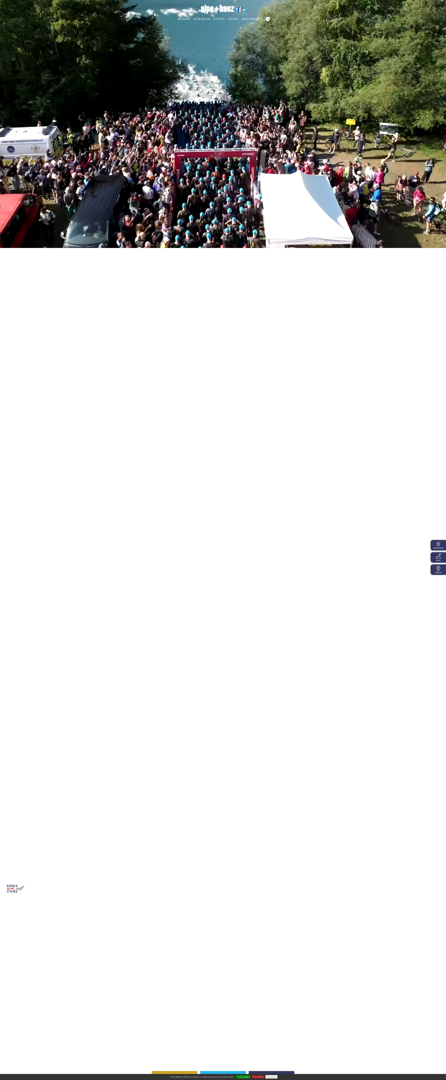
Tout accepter (244, 1076)
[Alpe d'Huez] (217, 9)
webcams (438, 572)
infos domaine (438, 548)
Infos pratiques (251, 19)
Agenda (233, 19)
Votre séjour (201, 19)
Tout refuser (258, 1076)
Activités (219, 19)
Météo (438, 560)
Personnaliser (271, 1076)
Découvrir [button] (184, 19)
